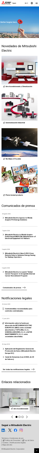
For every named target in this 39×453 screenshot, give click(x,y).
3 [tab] (23, 417)
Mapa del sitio (7, 445)
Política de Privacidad (12, 440)
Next (27, 417)
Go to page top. (36, 450)
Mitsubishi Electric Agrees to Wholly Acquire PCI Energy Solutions (18, 219)
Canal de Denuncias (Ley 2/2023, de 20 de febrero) (19, 358)
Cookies (5, 443)
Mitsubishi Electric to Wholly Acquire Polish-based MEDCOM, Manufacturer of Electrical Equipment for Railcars (20, 236)
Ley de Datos (29, 440)
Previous (12, 417)
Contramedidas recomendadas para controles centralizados (18, 310)
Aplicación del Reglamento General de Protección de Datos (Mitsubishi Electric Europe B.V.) (20, 351)
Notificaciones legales (18, 443)
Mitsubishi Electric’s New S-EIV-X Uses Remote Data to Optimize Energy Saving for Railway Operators (20, 255)
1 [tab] (17, 417)
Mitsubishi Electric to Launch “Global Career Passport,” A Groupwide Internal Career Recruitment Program (20, 274)
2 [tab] (19, 417)
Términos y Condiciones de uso (13, 438)
